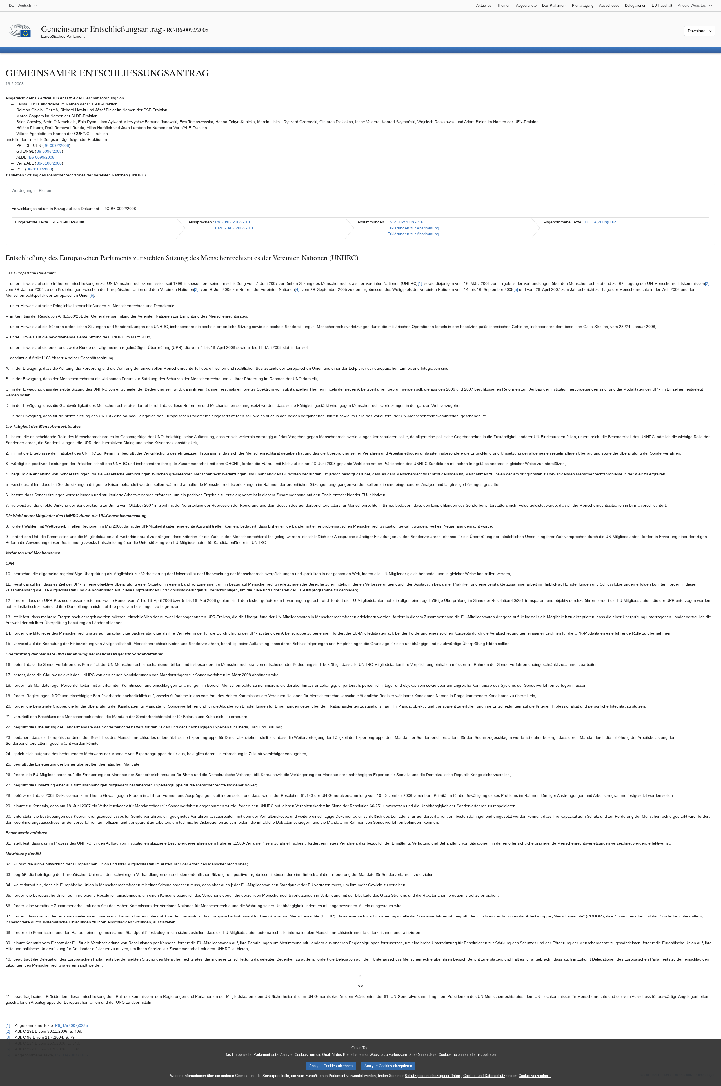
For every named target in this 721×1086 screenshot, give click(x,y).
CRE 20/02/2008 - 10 (234, 228)
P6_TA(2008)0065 (601, 222)
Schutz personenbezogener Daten (432, 1076)
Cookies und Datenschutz (484, 1076)
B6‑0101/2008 (39, 169)
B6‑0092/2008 (56, 145)
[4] (297, 289)
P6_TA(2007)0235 (71, 1025)
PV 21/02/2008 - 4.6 (405, 222)
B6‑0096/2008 (49, 151)
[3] (196, 289)
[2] (707, 283)
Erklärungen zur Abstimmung (413, 228)
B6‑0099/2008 (41, 157)
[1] (420, 283)
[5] (515, 289)
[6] (92, 295)
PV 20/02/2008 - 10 (232, 222)
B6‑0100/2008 (49, 163)
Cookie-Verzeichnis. (535, 1076)
